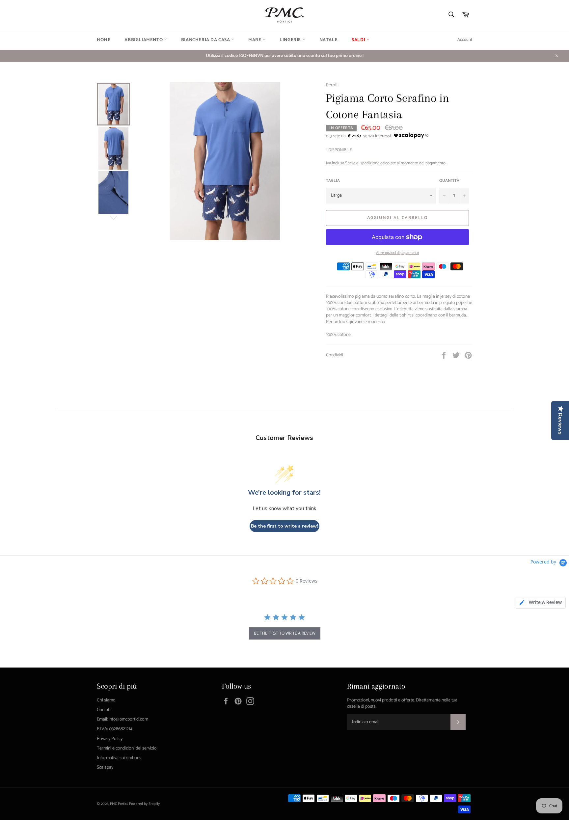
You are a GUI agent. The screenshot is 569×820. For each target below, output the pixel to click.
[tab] (541, 603)
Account (464, 39)
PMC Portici (118, 804)
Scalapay (105, 767)
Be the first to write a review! (284, 526)
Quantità (449, 181)
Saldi (359, 40)
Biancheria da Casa (206, 40)
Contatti (104, 710)
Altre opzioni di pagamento (397, 253)
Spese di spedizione (362, 163)
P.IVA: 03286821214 (114, 729)
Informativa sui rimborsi (119, 758)
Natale (328, 40)
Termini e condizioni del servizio (127, 748)
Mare (255, 40)
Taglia (333, 181)
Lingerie (291, 40)
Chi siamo (106, 700)
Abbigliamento (144, 40)
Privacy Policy (109, 739)
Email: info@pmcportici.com (122, 719)
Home (103, 40)
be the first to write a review (284, 633)
